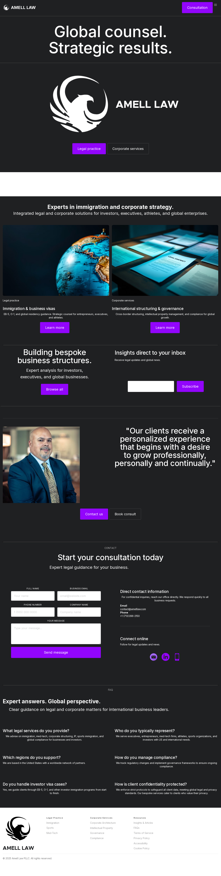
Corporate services (128, 149)
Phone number (33, 604)
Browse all (54, 389)
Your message (56, 620)
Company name (79, 604)
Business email (79, 588)
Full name (33, 588)
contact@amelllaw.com (133, 609)
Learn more (54, 328)
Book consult (125, 514)
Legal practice (89, 149)
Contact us (94, 514)
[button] (215, 7)
